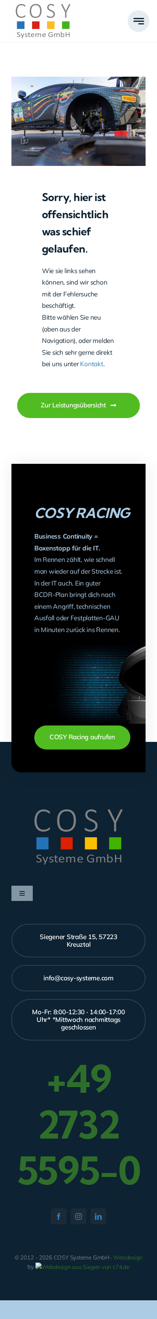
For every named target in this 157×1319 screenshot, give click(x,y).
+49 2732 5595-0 (79, 1124)
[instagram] (78, 1216)
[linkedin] (98, 1216)
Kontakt (91, 364)
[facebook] (59, 1216)
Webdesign (128, 1257)
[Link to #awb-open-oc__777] (138, 21)
